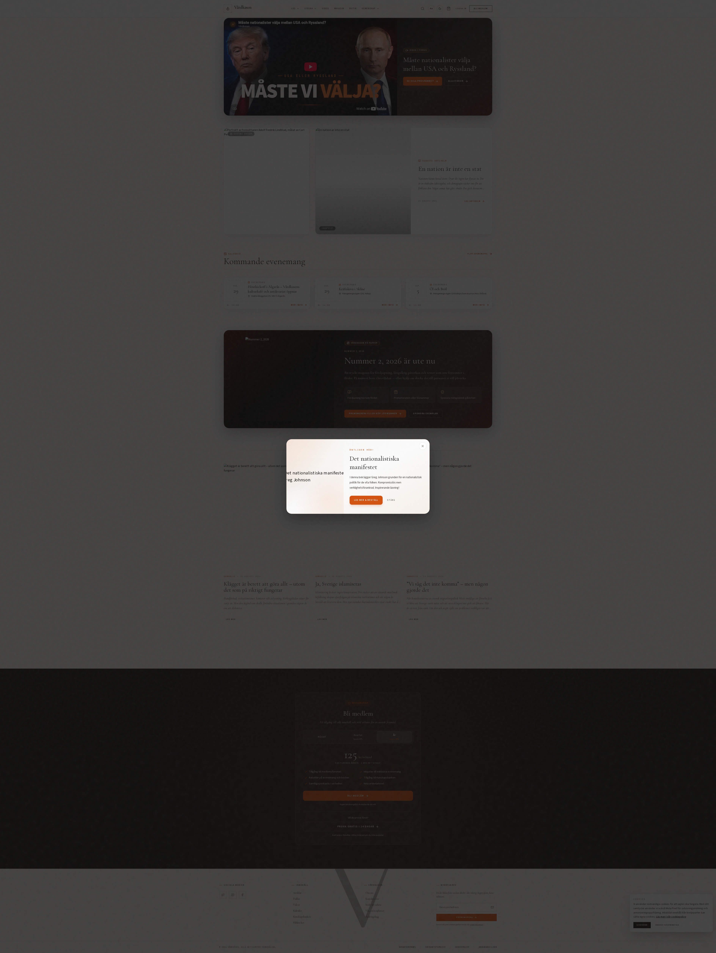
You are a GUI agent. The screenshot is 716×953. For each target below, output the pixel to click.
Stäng (391, 500)
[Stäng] (422, 446)
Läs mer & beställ (366, 500)
